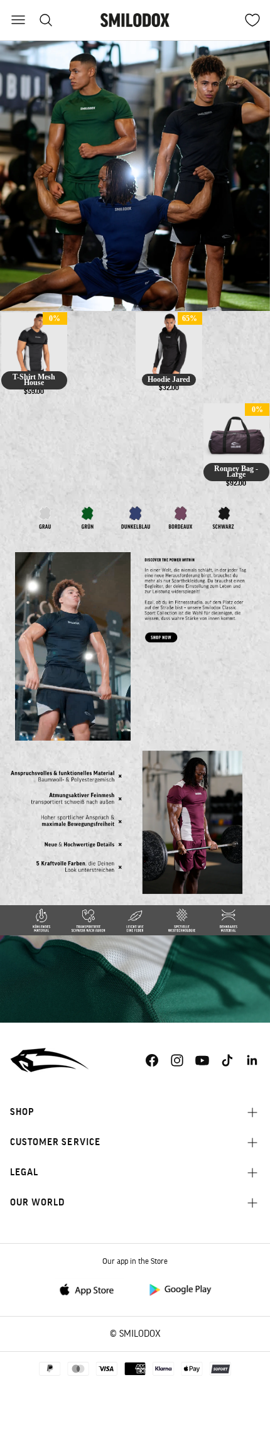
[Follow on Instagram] (177, 1060)
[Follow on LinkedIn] (252, 1060)
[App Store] (90, 1288)
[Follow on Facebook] (151, 1060)
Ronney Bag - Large (236, 471)
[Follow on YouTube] (202, 1060)
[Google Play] (179, 1288)
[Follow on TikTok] (227, 1060)
